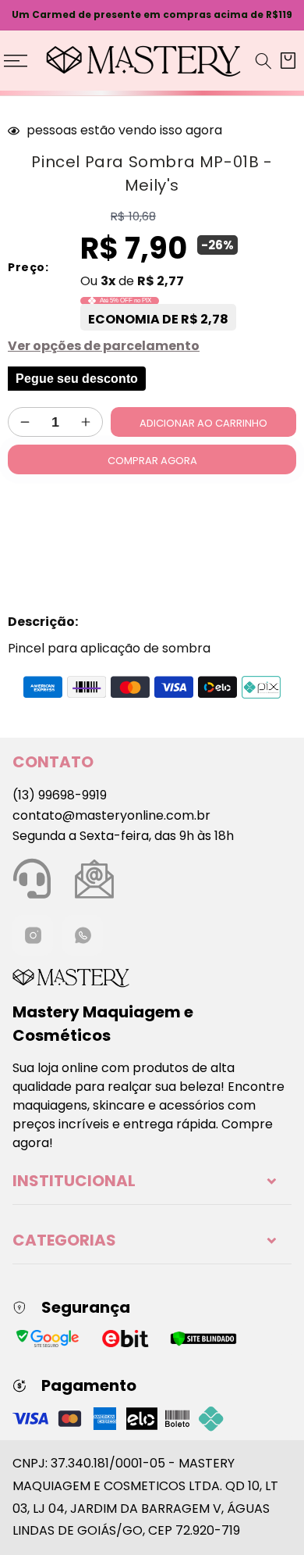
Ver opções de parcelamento (104, 346)
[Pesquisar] (263, 61)
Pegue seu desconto (77, 378)
